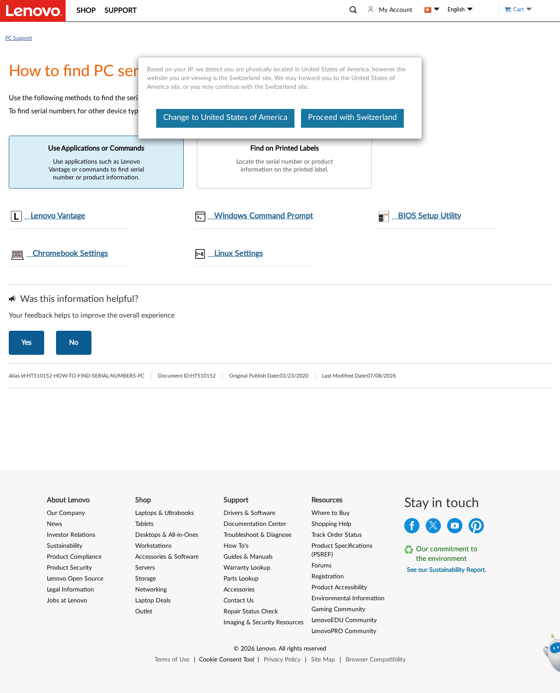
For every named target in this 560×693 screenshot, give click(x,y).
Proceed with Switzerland (352, 118)
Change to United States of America (225, 118)
